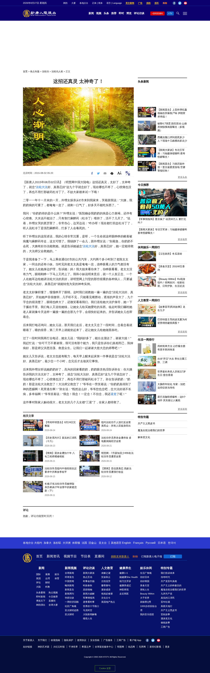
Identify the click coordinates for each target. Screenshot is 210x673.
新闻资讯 (53, 556)
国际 (38, 574)
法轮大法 (42, 187)
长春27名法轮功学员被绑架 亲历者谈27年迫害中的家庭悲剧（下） (61, 487)
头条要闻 (40, 592)
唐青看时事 (88, 602)
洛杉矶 (57, 542)
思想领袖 (87, 589)
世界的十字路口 (91, 606)
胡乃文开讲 (125, 581)
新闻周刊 (69, 593)
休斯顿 (76, 542)
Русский (151, 542)
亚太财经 (69, 614)
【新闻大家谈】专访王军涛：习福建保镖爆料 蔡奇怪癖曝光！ (171, 153)
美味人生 (144, 589)
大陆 (38, 586)
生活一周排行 (146, 339)
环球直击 (69, 577)
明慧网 (120, 646)
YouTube (185, 3)
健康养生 (125, 568)
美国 (38, 578)
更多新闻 (182, 292)
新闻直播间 (158, 13)
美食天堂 (144, 585)
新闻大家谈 (88, 573)
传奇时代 (165, 577)
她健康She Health (128, 577)
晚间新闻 (69, 585)
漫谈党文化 (166, 618)
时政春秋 (87, 585)
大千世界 (144, 597)
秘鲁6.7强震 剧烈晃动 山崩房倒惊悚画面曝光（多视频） (172, 127)
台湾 (47, 578)
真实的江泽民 (168, 597)
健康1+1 (123, 573)
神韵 (65, 3)
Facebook (174, 3)
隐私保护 (68, 640)
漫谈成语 (105, 589)
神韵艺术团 (43, 646)
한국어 (172, 542)
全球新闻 (69, 573)
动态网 (131, 646)
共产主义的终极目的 (171, 585)
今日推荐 (143, 184)
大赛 (73, 3)
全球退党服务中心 (104, 646)
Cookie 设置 (105, 668)
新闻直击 (69, 589)
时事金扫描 (88, 581)
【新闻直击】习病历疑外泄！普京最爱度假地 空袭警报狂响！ (171, 167)
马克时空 (87, 610)
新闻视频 (71, 568)
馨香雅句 (105, 585)
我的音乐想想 (147, 614)
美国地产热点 (108, 602)
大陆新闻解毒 (90, 614)
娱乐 (57, 574)
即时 (121, 13)
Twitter (179, 3)
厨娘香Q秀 (145, 602)
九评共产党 (166, 593)
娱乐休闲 (146, 568)
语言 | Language (114, 3)
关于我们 (42, 640)
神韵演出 (40, 605)
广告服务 (108, 640)
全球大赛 (53, 605)
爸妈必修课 (107, 593)
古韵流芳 (105, 581)
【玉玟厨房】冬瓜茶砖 (170, 253)
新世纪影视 (155, 646)
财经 (47, 582)
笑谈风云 (105, 577)
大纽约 (38, 542)
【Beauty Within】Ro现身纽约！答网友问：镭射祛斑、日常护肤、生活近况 (171, 282)
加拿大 (48, 542)
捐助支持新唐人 (120, 556)
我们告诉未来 (168, 573)
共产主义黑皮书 (146, 423)
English (126, 542)
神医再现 (124, 589)
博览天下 (40, 600)
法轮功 (45, 71)
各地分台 (84, 3)
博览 (129, 13)
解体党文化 (144, 437)
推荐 (113, 13)
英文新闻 (130, 3)
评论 (38, 582)
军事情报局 (88, 597)
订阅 (172, 556)
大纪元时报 (59, 646)
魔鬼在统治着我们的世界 (151, 430)
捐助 (148, 3)
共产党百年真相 (169, 581)
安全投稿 (94, 640)
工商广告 (165, 627)
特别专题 (143, 417)
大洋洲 (67, 542)
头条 (106, 13)
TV (171, 13)
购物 (165, 3)
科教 (47, 586)
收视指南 (55, 640)
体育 (57, 578)
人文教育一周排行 (149, 300)
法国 (84, 542)
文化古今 (105, 597)
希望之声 (86, 646)
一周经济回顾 (72, 602)
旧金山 (92, 542)
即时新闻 (40, 596)
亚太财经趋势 (72, 610)
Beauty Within (147, 593)
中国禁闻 (69, 581)
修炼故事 (165, 622)
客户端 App (135, 640)
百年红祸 (165, 602)
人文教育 (107, 568)
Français (138, 542)
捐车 (157, 3)
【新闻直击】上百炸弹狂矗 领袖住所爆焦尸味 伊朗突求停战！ (172, 113)
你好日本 (144, 577)
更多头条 (182, 177)
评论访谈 (139, 13)
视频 (98, 13)
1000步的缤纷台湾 (148, 608)
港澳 (47, 574)
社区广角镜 (70, 606)
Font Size (119, 173)
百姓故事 (165, 614)
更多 (167, 646)
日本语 (162, 542)
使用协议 (81, 640)
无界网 (142, 646)
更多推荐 (182, 239)
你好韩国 (144, 581)
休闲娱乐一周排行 (149, 247)
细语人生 (87, 618)
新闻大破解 (88, 593)
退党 (113, 394)
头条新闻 (143, 81)
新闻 (91, 13)
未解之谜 (105, 573)
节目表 (86, 556)
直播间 (99, 556)
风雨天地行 (166, 606)
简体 (100, 3)
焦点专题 (34, 71)
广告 (140, 3)
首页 (25, 71)
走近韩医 (124, 593)
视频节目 (70, 556)
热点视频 (53, 592)
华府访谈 (69, 597)
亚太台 (103, 542)
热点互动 (87, 577)
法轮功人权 (57, 71)
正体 (94, 3)
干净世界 (73, 646)
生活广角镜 (146, 573)
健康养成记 (125, 585)
